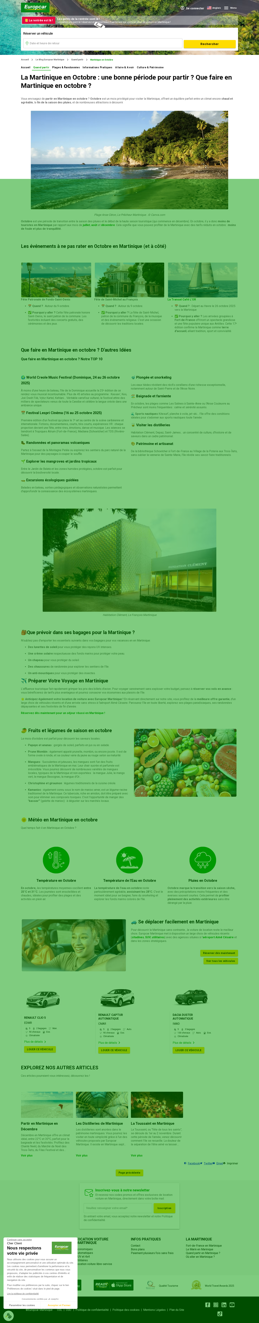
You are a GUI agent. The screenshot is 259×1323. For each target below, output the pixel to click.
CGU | (71, 1310)
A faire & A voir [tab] (124, 67)
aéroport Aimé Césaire (218, 937)
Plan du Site (176, 1310)
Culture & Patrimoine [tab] (150, 67)
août (94, 225)
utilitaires (158, 937)
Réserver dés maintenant (219, 953)
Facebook (194, 1163)
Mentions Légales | (156, 1310)
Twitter (208, 1163)
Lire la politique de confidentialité (23, 1293)
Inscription (164, 1208)
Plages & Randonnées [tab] (66, 67)
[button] (8, 1316)
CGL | (61, 1310)
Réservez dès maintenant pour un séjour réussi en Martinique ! (63, 713)
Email (219, 1163)
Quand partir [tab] (41, 67)
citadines (138, 937)
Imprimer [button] (232, 1163)
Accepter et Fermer (59, 1305)
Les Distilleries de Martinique (99, 1123)
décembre (108, 225)
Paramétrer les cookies (22, 1305)
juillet (86, 225)
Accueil (25, 59)
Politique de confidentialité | (94, 1310)
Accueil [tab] (25, 67)
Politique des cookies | (127, 1310)
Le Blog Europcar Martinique (50, 59)
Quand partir (77, 59)
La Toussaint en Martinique (152, 1123)
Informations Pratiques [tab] (97, 67)
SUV (148, 937)
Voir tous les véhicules (220, 961)
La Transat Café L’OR (182, 299)
